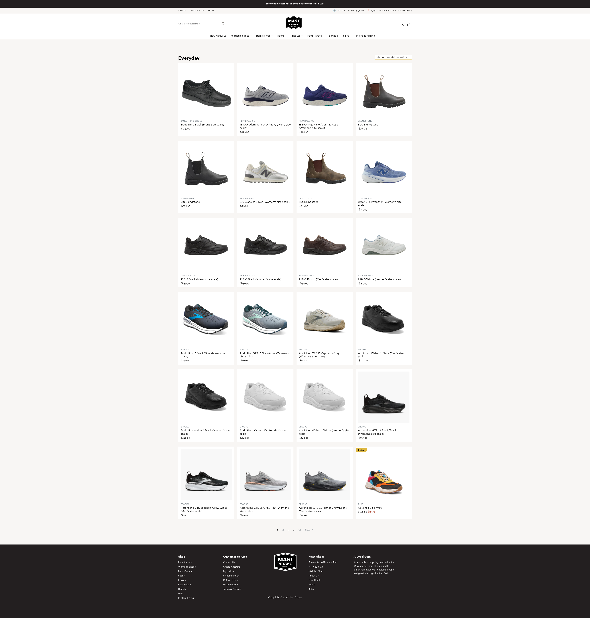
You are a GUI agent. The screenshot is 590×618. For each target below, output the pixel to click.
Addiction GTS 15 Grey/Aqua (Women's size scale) (264, 354)
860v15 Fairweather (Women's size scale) (380, 203)
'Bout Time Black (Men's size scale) (202, 124)
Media (312, 584)
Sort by (381, 57)
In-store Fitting (365, 36)
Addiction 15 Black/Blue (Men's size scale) (203, 354)
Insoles (296, 36)
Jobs (311, 589)
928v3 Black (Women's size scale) (260, 279)
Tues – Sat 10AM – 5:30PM (322, 562)
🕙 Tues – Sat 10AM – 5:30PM (348, 11)
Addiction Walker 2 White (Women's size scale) (324, 432)
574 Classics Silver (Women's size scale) (265, 201)
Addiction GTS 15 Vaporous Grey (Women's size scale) (319, 354)
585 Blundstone (309, 201)
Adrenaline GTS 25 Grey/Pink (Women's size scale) (264, 509)
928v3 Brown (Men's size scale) (318, 279)
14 (300, 529)
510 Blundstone (190, 201)
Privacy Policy (230, 584)
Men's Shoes (263, 36)
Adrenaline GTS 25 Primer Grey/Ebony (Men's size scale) (323, 509)
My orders (228, 571)
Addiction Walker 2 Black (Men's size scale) (381, 354)
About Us (314, 575)
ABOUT (182, 11)
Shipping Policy (231, 575)
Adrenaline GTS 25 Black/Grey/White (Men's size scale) (204, 509)
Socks (281, 36)
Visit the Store (316, 571)
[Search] (222, 24)
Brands (333, 36)
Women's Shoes (240, 36)
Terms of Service (232, 589)
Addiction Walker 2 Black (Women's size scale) (205, 432)
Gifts (346, 36)
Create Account (231, 566)
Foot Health (315, 36)
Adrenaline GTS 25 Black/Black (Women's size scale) (377, 432)
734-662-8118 (316, 566)
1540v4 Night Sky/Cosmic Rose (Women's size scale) (318, 126)
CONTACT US (197, 11)
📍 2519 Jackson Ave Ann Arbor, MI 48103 (390, 11)
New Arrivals (218, 36)
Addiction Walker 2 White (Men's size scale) (263, 432)
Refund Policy (230, 580)
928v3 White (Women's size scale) (379, 279)
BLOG (211, 11)
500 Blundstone (368, 124)
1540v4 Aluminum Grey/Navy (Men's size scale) (265, 126)
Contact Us (229, 562)
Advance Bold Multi (370, 507)
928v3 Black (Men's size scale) (199, 279)
